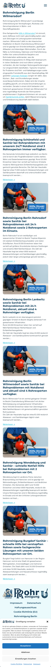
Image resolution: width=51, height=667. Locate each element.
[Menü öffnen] (45, 5)
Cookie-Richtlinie (16, 664)
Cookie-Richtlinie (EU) (25, 612)
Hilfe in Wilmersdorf (27, 33)
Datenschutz (27, 664)
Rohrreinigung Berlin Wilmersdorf (18, 14)
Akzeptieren (25, 646)
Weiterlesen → (9, 180)
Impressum (36, 664)
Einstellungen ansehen (25, 659)
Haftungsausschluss (25, 607)
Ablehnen (25, 652)
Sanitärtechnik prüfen (15, 97)
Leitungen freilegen (19, 76)
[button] (47, 621)
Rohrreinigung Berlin (25, 616)
